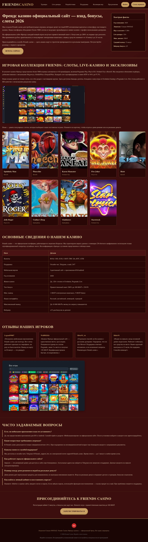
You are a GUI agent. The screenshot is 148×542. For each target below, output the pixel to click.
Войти (125, 4)
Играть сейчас (12, 51)
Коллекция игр (98, 4)
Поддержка (84, 4)
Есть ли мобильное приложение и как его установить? (28, 431)
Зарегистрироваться (74, 511)
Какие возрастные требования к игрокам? (22, 440)
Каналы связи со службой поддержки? (21, 449)
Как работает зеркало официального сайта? (23, 458)
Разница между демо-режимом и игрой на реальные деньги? (30, 470)
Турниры (44, 4)
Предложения (113, 4)
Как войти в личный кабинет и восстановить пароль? (27, 479)
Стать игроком (138, 4)
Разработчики (70, 4)
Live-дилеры (56, 4)
